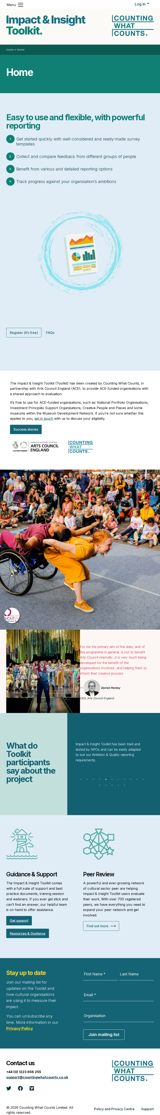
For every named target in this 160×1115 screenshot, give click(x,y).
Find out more (97, 926)
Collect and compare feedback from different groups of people (76, 156)
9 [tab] (131, 779)
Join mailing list (103, 1034)
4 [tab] (89, 625)
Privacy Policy (19, 1028)
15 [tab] (118, 785)
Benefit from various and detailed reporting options (64, 169)
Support (147, 1109)
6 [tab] (112, 779)
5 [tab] (106, 779)
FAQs (50, 333)
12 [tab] (100, 785)
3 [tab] (83, 625)
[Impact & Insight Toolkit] (45, 25)
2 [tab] (77, 625)
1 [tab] (71, 625)
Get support (19, 920)
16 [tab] (124, 785)
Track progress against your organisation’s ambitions (66, 181)
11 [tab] (143, 779)
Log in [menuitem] (140, 4)
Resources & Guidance (27, 933)
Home (10, 49)
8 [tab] (124, 779)
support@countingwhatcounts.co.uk (37, 1077)
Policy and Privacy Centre (114, 1109)
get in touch (43, 418)
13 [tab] (106, 785)
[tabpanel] (80, 550)
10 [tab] (137, 779)
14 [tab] (112, 785)
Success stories (26, 429)
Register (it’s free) (24, 333)
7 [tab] (118, 779)
